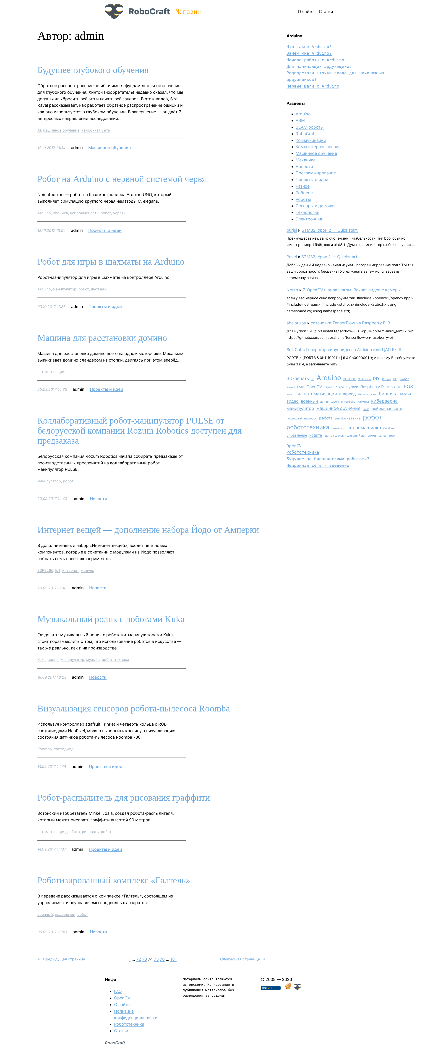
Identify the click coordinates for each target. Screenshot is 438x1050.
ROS (408, 386)
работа (73, 831)
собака (388, 428)
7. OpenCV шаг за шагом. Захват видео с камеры (352, 289)
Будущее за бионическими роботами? (328, 458)
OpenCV (314, 386)
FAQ (118, 991)
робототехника (115, 659)
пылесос (310, 418)
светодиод (63, 749)
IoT (57, 570)
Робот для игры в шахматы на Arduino (111, 262)
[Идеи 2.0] (288, 988)
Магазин (188, 11)
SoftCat (294, 349)
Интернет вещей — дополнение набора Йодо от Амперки (148, 530)
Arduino (44, 213)
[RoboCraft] (297, 988)
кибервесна (384, 401)
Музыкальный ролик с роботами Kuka (111, 619)
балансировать (367, 394)
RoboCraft (149, 11)
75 (156, 959)
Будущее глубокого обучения (93, 70)
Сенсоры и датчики (315, 205)
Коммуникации (311, 140)
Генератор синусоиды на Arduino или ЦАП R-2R (354, 349)
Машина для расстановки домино (102, 338)
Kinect (291, 387)
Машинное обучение (109, 147)
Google (386, 379)
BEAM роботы (310, 127)
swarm (291, 394)
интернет (70, 570)
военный (45, 914)
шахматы (99, 289)
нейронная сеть (95, 130)
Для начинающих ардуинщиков (319, 66)
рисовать (90, 831)
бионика (60, 213)
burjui (292, 230)
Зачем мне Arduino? (309, 53)
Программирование (316, 173)
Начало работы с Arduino (315, 59)
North (292, 289)
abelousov (296, 323)
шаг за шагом (334, 435)
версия (406, 394)
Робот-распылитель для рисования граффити (123, 798)
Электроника (309, 219)
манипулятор (64, 289)
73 (144, 959)
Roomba (44, 749)
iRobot (404, 379)
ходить (315, 435)
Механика (305, 160)
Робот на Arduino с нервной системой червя (121, 179)
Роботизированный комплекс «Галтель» (113, 880)
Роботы (303, 199)
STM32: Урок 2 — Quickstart (330, 230)
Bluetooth (349, 379)
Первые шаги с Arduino (313, 86)
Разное (303, 186)
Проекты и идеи (105, 230)
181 (173, 959)
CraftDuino (364, 379)
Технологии (307, 212)
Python (352, 387)
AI (39, 130)
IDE (395, 379)
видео (53, 659)
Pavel (292, 256)
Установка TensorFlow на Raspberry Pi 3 (350, 323)
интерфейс (348, 401)
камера (363, 401)
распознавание (348, 418)
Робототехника (303, 452)
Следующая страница (243, 959)
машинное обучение (61, 130)
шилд (382, 435)
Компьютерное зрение (318, 146)
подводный (65, 914)
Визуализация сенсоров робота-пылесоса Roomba (133, 708)
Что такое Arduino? (309, 46)
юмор (391, 435)
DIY (376, 378)
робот (106, 213)
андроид (347, 393)
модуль (87, 570)
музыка (93, 659)
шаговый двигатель (362, 435)
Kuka (41, 659)
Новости (98, 498)
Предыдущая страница (61, 959)
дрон (335, 401)
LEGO (300, 387)
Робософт (305, 192)
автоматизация (51, 371)
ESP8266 (45, 570)
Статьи (121, 1030)
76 (162, 959)
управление (297, 435)
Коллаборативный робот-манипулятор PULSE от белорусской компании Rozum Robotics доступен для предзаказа (139, 431)
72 (138, 959)
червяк (119, 213)
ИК (300, 394)
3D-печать (298, 378)
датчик (324, 401)
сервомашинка (364, 427)
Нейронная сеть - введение (318, 465)
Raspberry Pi (372, 386)
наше (366, 409)
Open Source (334, 387)
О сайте (122, 1004)
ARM (300, 120)
